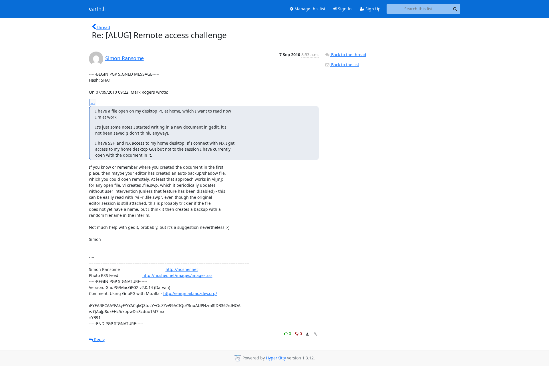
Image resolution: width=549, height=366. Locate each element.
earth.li (97, 8)
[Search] (455, 9)
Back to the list (344, 64)
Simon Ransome (124, 58)
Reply (99, 339)
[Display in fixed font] (307, 334)
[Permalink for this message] (316, 334)
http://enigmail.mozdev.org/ (190, 293)
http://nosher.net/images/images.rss (177, 275)
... (93, 102)
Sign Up (372, 8)
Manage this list (309, 8)
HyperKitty (276, 358)
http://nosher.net (182, 269)
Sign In (344, 8)
